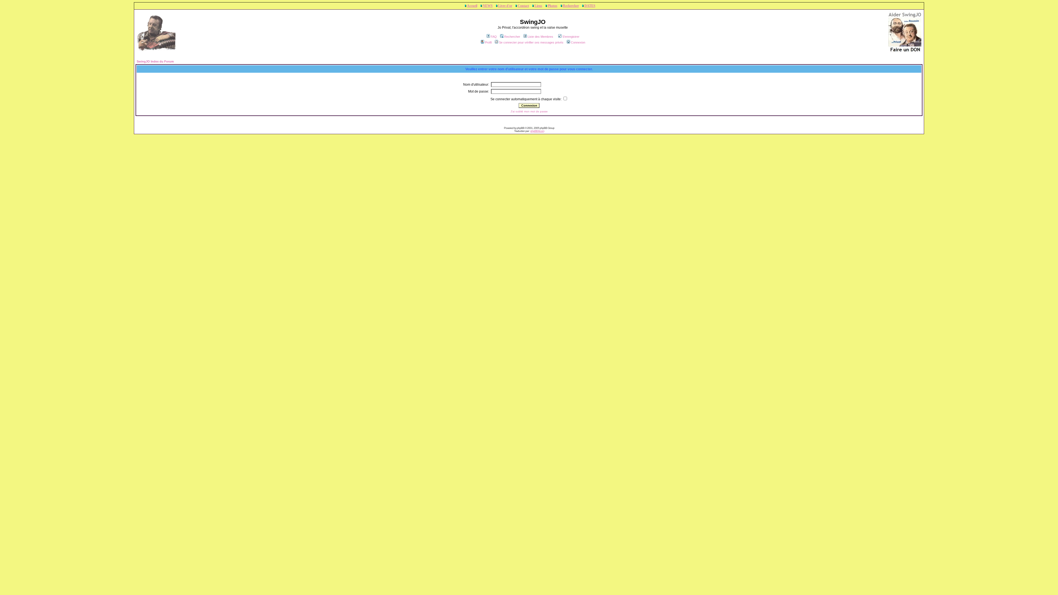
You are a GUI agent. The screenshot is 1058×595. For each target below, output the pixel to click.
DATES (589, 6)
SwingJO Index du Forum (155, 61)
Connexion (578, 42)
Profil (488, 42)
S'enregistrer (570, 36)
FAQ (494, 36)
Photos (552, 6)
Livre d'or (505, 6)
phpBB (520, 127)
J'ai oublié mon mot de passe (529, 111)
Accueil (472, 6)
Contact (523, 6)
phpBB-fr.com (537, 130)
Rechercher (571, 6)
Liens (538, 6)
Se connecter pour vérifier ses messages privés (531, 42)
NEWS (488, 6)
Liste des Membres (540, 36)
